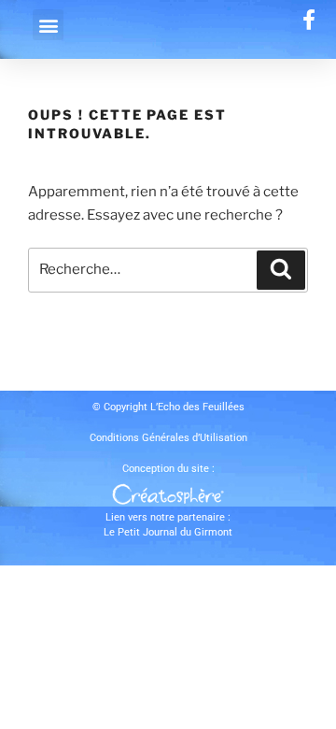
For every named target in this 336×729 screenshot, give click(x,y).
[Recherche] (281, 270)
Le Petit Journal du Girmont (168, 532)
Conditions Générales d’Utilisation (168, 438)
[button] (48, 24)
